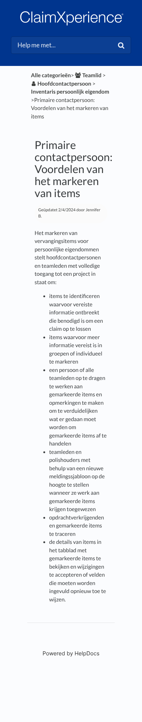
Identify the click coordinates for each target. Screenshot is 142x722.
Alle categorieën (51, 75)
